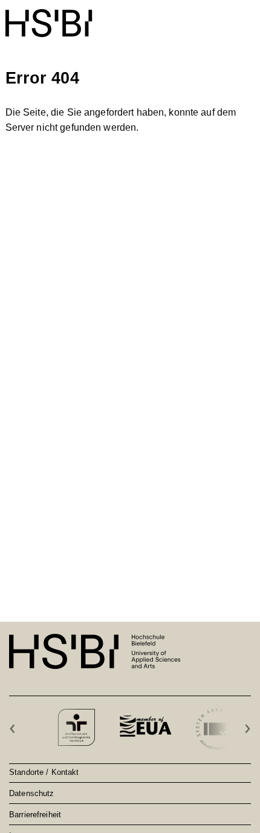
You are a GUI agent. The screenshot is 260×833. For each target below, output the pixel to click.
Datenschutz (31, 793)
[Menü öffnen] (247, 17)
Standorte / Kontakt (44, 772)
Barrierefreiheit (35, 814)
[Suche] (218, 16)
